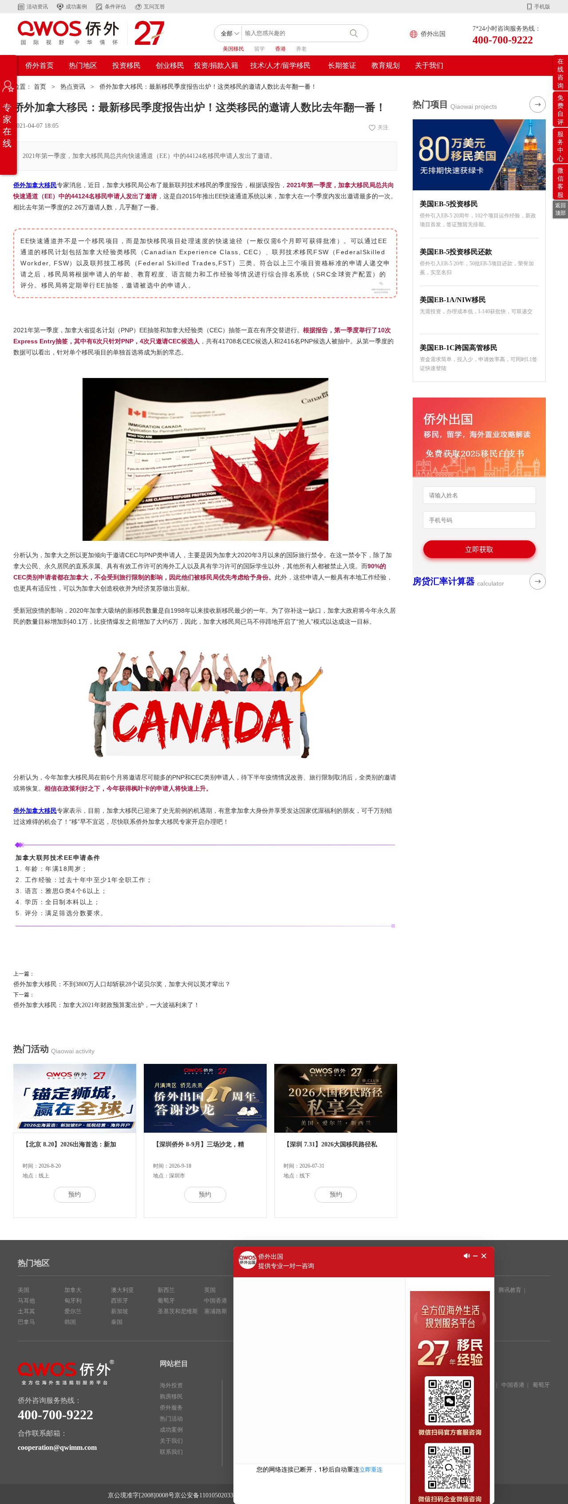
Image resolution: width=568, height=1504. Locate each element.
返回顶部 (560, 209)
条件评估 (115, 7)
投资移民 (126, 65)
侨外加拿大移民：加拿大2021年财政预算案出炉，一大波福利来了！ (106, 1005)
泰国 (116, 1322)
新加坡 (119, 1311)
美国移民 (233, 49)
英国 (210, 1290)
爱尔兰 (73, 1311)
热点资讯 (72, 86)
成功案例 (76, 7)
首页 (40, 86)
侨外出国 (433, 34)
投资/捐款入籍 (216, 65)
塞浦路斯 (215, 1311)
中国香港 (215, 1300)
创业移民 (170, 65)
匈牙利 (73, 1300)
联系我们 (171, 1452)
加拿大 (73, 1290)
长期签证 (342, 65)
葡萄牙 (166, 1300)
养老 (301, 49)
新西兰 (166, 1290)
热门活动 (171, 1418)
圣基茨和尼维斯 (178, 1311)
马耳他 (26, 1300)
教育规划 (385, 65)
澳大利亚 (122, 1290)
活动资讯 (37, 7)
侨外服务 (171, 1407)
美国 (23, 1290)
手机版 (542, 7)
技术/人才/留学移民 (280, 65)
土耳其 (26, 1311)
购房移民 (171, 1396)
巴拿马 (26, 1322)
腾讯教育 (509, 1290)
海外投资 (171, 1385)
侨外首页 (39, 65)
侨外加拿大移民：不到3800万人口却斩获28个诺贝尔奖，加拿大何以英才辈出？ (122, 984)
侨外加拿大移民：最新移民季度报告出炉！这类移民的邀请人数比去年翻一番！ (208, 86)
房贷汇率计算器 (444, 581)
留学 (259, 49)
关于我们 (429, 65)
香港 (280, 49)
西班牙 (119, 1300)
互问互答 (154, 7)
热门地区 (83, 65)
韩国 (70, 1322)
